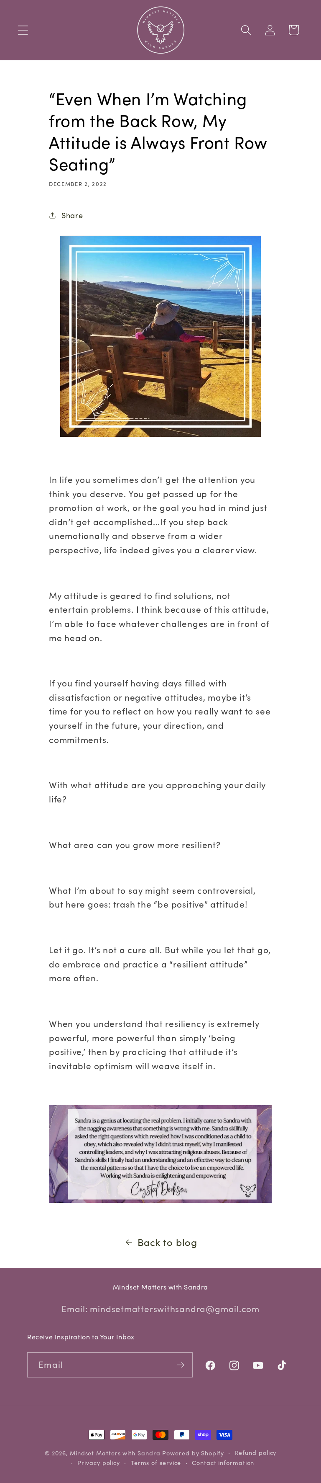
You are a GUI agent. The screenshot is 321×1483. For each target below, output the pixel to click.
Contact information (223, 1463)
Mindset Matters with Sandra (115, 1453)
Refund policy (256, 1453)
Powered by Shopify (193, 1453)
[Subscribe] (180, 1365)
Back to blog (167, 1241)
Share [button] (72, 215)
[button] (23, 30)
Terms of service (156, 1463)
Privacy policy (98, 1463)
